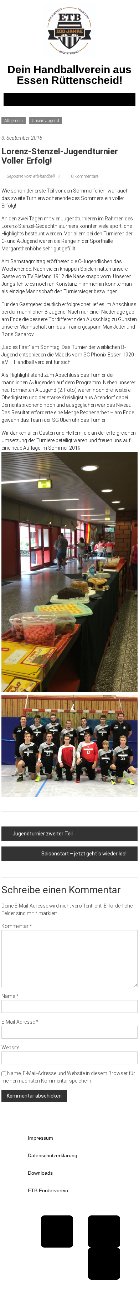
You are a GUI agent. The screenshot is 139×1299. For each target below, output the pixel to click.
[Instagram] (104, 1264)
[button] (69, 99)
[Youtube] (104, 1231)
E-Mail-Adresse (19, 1022)
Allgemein (13, 120)
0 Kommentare (84, 176)
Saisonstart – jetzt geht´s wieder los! (84, 853)
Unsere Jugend (45, 120)
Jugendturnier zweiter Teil (42, 833)
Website (10, 1047)
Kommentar (16, 926)
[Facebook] (57, 1231)
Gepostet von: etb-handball (30, 176)
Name (10, 996)
